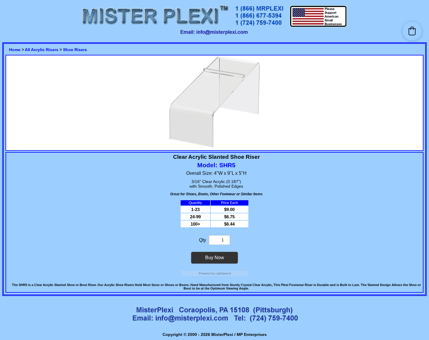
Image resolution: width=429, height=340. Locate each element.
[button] (412, 31)
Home (14, 49)
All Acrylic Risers (41, 49)
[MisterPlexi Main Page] (155, 26)
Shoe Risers (75, 49)
